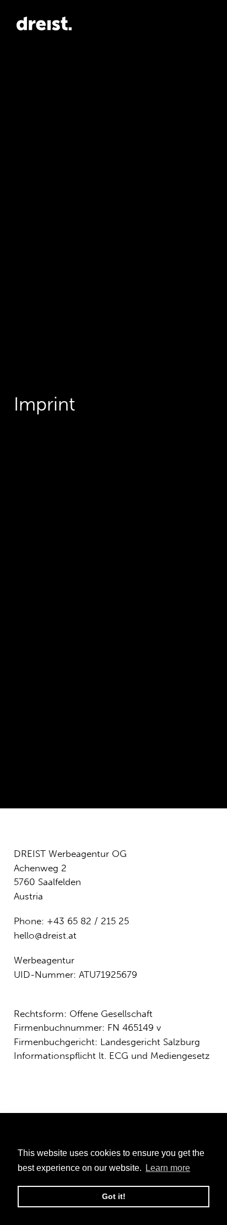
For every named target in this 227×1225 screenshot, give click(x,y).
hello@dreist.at (45, 935)
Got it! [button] (114, 1196)
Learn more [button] (167, 1168)
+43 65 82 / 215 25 (88, 920)
